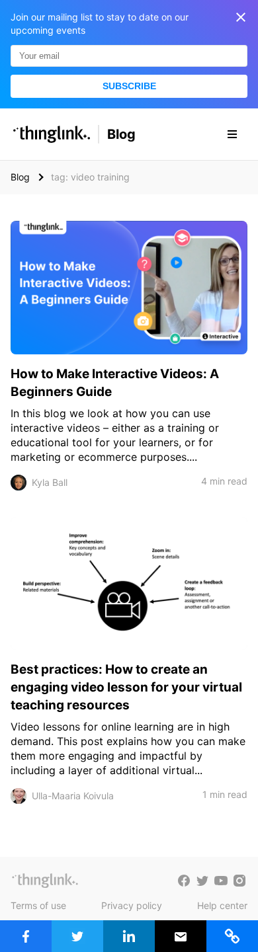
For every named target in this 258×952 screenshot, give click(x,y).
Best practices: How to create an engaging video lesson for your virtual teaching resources (126, 687)
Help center (222, 905)
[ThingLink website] (45, 881)
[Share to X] (77, 936)
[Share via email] (180, 936)
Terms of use (38, 905)
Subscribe (129, 86)
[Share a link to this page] (232, 936)
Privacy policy (131, 905)
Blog (121, 134)
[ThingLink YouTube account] (221, 881)
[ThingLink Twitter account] (202, 881)
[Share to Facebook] (26, 936)
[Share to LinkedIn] (129, 936)
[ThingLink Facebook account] (184, 881)
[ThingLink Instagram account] (239, 881)
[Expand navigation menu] (232, 134)
